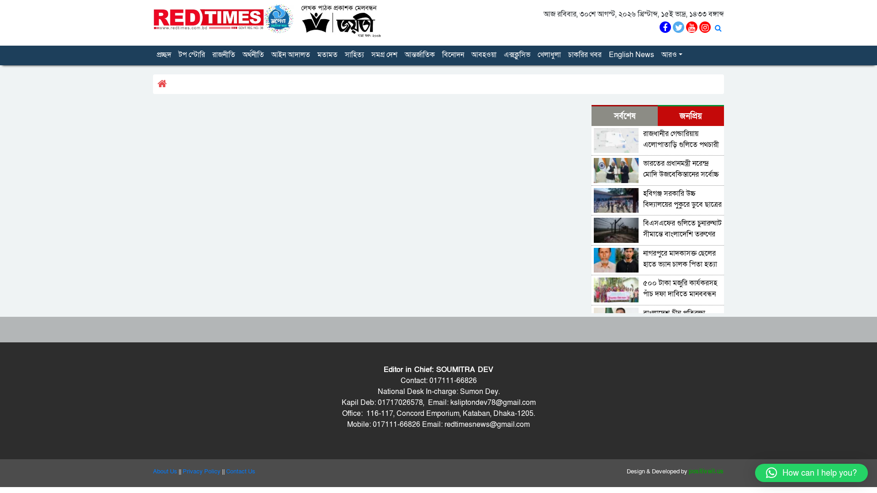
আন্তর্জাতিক (420, 55)
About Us (165, 471)
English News (631, 55)
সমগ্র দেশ (384, 55)
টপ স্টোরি (192, 55)
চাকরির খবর (585, 55)
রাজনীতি (223, 55)
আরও (669, 55)
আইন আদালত (290, 55)
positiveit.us (706, 471)
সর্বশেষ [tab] (624, 116)
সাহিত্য (354, 55)
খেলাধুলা (549, 55)
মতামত (327, 55)
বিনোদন (453, 55)
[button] (811, 473)
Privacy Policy (202, 471)
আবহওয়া (484, 55)
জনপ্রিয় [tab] (691, 116)
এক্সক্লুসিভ (517, 55)
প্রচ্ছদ (164, 55)
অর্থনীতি (253, 55)
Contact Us (240, 471)
